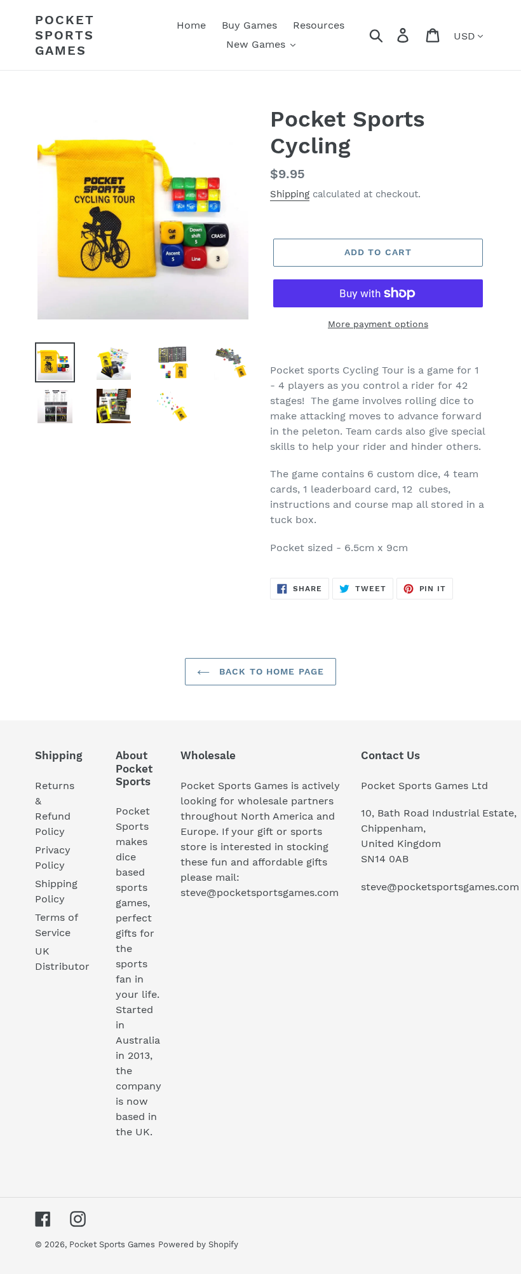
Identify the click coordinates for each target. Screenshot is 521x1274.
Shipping (289, 194)
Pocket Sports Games (65, 35)
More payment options (378, 324)
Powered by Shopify (198, 1244)
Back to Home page (270, 671)
